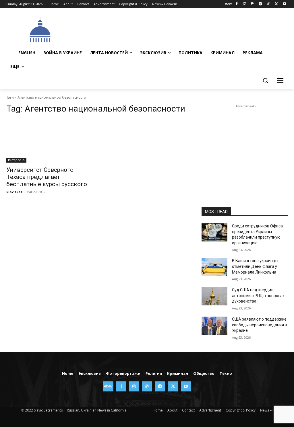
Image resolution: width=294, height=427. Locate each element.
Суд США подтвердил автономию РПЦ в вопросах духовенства (258, 295)
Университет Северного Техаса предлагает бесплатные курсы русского (46, 177)
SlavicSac (14, 192)
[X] (276, 4)
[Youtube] (284, 4)
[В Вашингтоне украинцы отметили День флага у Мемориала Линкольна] (214, 267)
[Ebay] (228, 4)
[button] (265, 80)
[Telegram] (260, 4)
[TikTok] (268, 4)
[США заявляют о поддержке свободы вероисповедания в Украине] (214, 326)
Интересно (16, 160)
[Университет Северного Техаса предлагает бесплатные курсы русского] (49, 141)
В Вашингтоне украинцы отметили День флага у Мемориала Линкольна (255, 266)
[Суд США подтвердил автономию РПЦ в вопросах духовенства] (214, 296)
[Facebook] (236, 4)
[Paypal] (252, 4)
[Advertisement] (178, 29)
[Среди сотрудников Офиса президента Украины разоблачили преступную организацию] (214, 232)
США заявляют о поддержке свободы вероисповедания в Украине (259, 325)
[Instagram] (244, 4)
